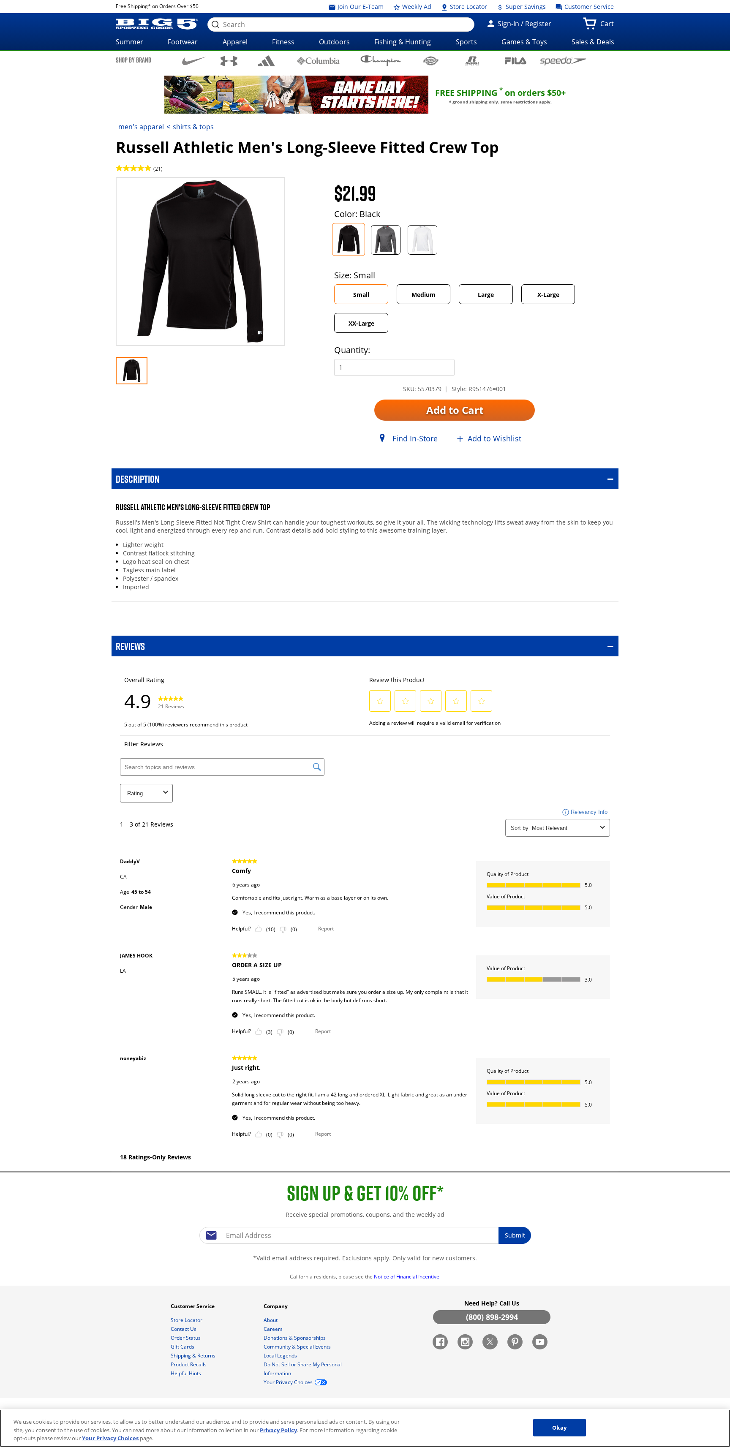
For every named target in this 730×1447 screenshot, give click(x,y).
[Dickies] (430, 60)
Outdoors (334, 41)
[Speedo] (563, 61)
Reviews (130, 646)
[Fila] (516, 60)
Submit (515, 1235)
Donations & (295, 1337)
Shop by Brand (133, 60)
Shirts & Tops (193, 126)
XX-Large (361, 323)
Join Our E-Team (360, 7)
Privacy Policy (278, 1430)
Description (137, 479)
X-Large (548, 295)
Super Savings (525, 7)
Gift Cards (183, 1346)
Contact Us (184, 1329)
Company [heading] (276, 1306)
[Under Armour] (229, 61)
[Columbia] (318, 60)
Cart (609, 26)
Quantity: (352, 350)
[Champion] (380, 60)
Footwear (183, 41)
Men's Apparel (141, 126)
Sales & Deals (593, 41)
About (271, 1320)
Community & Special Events (298, 1346)
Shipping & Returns (194, 1355)
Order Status (186, 1337)
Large (486, 295)
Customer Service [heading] (193, 1306)
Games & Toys (524, 41)
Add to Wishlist (494, 438)
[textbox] (365, 1235)
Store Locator (467, 7)
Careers (274, 1329)
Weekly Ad (415, 7)
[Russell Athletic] (472, 60)
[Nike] (194, 60)
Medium (423, 295)
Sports (466, 41)
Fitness (283, 41)
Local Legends (281, 1355)
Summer (129, 41)
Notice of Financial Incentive (407, 1276)
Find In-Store (415, 438)
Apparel (235, 41)
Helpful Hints (186, 1373)
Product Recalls (189, 1364)
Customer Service (588, 7)
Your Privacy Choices (110, 1438)
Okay (559, 1427)
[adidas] (266, 60)
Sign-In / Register (523, 23)
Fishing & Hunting (402, 41)
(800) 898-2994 (492, 1317)
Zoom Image (145, 189)
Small (361, 295)
